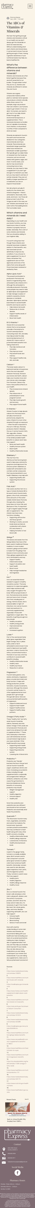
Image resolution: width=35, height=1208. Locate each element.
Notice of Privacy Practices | (22, 1197)
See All (26, 1099)
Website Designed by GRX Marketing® (22, 1198)
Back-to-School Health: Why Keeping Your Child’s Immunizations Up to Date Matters (16, 1120)
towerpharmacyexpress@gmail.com (17, 1161)
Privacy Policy (10, 1197)
